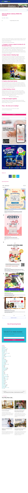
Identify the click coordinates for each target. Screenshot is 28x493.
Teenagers (3, 383)
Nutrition (3, 372)
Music (2, 371)
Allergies (3, 346)
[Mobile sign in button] (26, 1)
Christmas (3, 354)
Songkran (3, 381)
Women (3, 388)
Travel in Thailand (4, 384)
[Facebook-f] (10, 176)
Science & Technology (4, 379)
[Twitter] (17, 176)
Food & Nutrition (4, 361)
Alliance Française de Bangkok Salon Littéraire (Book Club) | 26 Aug (14, 269)
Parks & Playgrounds (4, 374)
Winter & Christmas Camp (5, 387)
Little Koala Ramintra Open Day (9, 293)
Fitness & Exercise (4, 360)
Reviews (3, 377)
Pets (2, 375)
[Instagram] (14, 176)
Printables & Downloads (5, 376)
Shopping (3, 380)
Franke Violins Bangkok (5, 410)
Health (2, 365)
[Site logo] (6, 1)
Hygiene (3, 366)
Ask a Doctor (3, 347)
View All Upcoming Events (14, 324)
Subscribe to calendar (13, 317)
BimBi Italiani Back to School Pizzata (10, 310)
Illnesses (3, 367)
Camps (3, 352)
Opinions (3, 373)
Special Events (3, 382)
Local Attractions (4, 369)
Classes (3, 355)
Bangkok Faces (4, 349)
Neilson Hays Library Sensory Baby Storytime (11, 237)
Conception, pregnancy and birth (6, 356)
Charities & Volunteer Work (5, 353)
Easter (2, 357)
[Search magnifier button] (27, 10)
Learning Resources (4, 368)
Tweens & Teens (4, 385)
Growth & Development (5, 364)
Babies (2, 348)
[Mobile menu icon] (1, 1)
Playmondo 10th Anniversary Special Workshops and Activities (13, 211)
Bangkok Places (4, 350)
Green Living (3, 363)
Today (14, 315)
